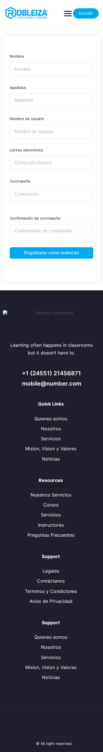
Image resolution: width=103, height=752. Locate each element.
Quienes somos (50, 418)
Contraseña (20, 181)
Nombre (17, 56)
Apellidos (18, 87)
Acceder (85, 13)
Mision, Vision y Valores (50, 448)
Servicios (51, 438)
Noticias (51, 459)
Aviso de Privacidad (50, 601)
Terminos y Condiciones (51, 591)
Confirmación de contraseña (35, 218)
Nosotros (51, 428)
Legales (51, 571)
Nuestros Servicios (51, 495)
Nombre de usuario (27, 118)
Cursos (50, 505)
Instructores (51, 525)
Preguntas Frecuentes (50, 535)
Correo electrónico (26, 150)
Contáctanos (51, 581)
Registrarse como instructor (51, 252)
